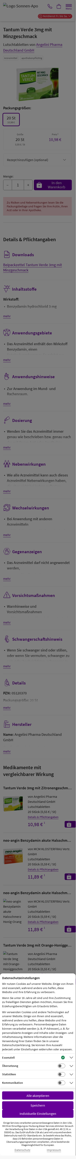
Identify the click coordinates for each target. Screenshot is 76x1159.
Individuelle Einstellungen (38, 1113)
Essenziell (8, 1057)
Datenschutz (22, 1150)
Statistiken (9, 1074)
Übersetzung (10, 1066)
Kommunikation (12, 1083)
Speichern (38, 1105)
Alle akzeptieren (38, 1095)
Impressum (54, 1150)
